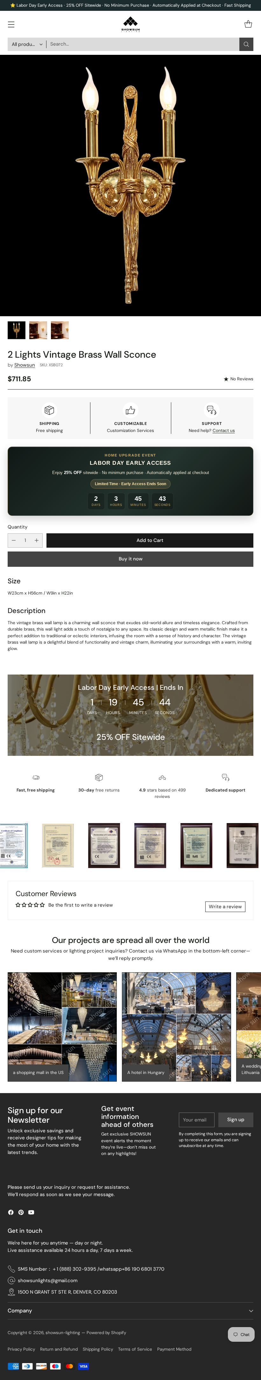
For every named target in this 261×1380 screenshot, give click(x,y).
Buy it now (131, 559)
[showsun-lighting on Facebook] (11, 1213)
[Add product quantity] (36, 540)
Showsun (24, 365)
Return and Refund (59, 1349)
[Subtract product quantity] (13, 540)
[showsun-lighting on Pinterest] (21, 1213)
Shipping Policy (98, 1349)
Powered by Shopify (106, 1332)
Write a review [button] (225, 906)
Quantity (17, 527)
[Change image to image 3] (60, 330)
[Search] (246, 44)
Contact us (224, 430)
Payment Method (174, 1349)
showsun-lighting (63, 1332)
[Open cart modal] (248, 24)
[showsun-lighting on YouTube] (31, 1213)
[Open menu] (11, 24)
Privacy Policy (21, 1349)
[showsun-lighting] (130, 24)
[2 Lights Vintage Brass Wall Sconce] (130, 185)
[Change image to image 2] (38, 330)
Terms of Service (135, 1349)
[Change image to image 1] (16, 330)
